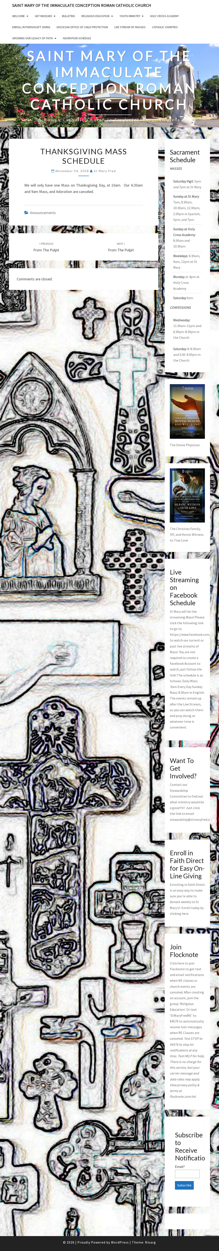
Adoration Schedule (77, 38)
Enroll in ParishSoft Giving (31, 27)
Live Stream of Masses (130, 27)
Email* (180, 1166)
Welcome (18, 16)
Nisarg (150, 1242)
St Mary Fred (105, 171)
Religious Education (95, 16)
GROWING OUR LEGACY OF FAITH (32, 38)
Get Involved (43, 16)
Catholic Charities (165, 27)
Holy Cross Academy (164, 16)
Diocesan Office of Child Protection (82, 27)
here (185, 913)
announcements (43, 212)
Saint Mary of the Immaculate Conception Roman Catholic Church (81, 5)
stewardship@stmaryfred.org (191, 819)
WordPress (120, 1242)
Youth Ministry (130, 16)
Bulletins (68, 16)
